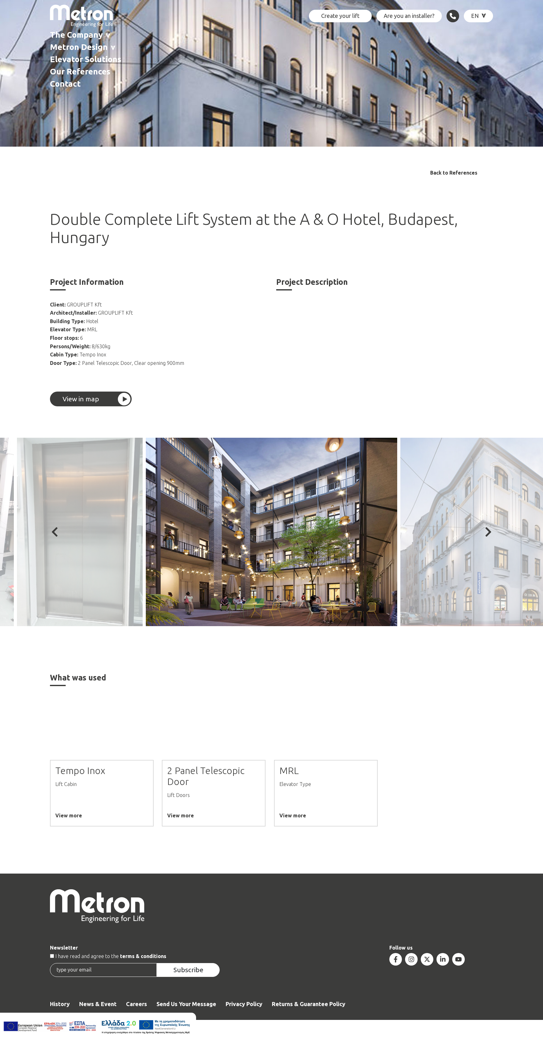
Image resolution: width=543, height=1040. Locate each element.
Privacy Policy (244, 1004)
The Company (76, 34)
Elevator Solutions (85, 59)
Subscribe (188, 969)
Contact (65, 83)
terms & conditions (143, 956)
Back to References (453, 173)
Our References (80, 71)
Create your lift (340, 16)
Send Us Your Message (186, 1004)
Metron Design (79, 46)
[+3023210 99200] (453, 16)
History (60, 1004)
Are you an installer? (409, 16)
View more (68, 815)
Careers (136, 1004)
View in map (81, 399)
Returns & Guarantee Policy (308, 1004)
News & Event (98, 1004)
